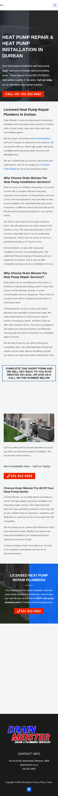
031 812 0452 (29, 769)
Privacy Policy (39, 782)
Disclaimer (26, 782)
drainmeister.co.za (29, 765)
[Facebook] (29, 789)
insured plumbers (42, 138)
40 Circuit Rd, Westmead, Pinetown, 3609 (29, 761)
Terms (49, 782)
